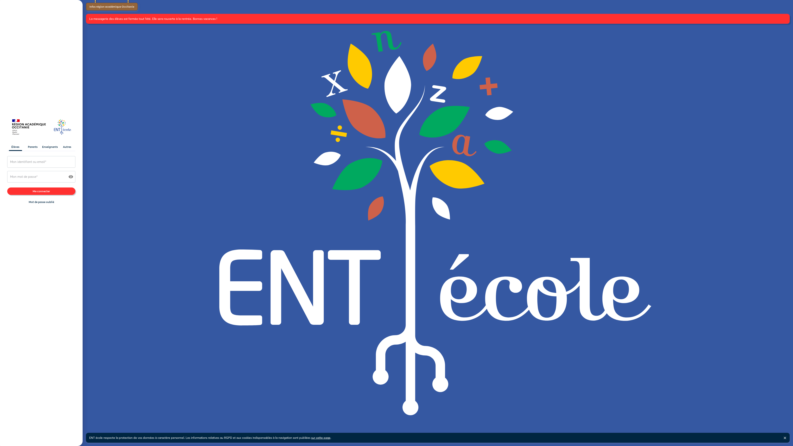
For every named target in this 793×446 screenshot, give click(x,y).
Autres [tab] (67, 146)
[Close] (785, 438)
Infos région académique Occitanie (111, 6)
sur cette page (320, 438)
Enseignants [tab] (50, 146)
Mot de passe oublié (41, 202)
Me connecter (41, 191)
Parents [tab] (33, 146)
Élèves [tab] (15, 146)
